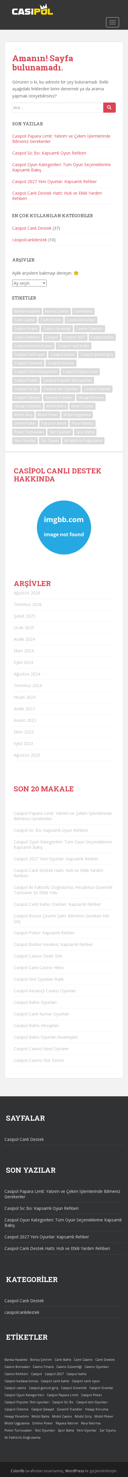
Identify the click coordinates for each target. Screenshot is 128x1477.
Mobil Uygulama (77, 414)
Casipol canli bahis (73, 345)
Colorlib (17, 1470)
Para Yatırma (82, 423)
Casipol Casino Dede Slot (38, 956)
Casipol (51, 337)
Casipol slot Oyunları (61, 388)
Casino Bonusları (81, 319)
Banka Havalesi (27, 311)
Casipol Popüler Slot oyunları (67, 380)
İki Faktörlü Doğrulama (83, 440)
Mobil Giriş (23, 414)
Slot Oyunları (60, 431)
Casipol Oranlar (61, 363)
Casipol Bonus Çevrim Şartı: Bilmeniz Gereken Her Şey (62, 918)
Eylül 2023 (23, 743)
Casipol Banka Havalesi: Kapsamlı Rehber (53, 944)
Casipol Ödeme (97, 388)
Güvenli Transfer (59, 397)
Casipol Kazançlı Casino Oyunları (45, 990)
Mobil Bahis (56, 406)
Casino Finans (26, 328)
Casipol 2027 (74, 337)
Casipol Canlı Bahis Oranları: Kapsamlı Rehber (57, 904)
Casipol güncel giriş (96, 354)
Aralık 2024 (24, 639)
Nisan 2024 (24, 697)
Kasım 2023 (25, 720)
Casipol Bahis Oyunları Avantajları (46, 1037)
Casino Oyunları (89, 328)
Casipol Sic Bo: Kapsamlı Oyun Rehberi (49, 153)
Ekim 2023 (24, 732)
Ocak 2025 (24, 627)
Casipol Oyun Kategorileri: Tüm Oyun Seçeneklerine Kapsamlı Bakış (61, 167)
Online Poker (25, 423)
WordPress (74, 1470)
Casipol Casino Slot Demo (39, 1060)
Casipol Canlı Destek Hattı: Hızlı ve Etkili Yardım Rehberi (57, 195)
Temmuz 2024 (28, 685)
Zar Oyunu (50, 440)
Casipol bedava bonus (33, 345)
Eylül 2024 (23, 662)
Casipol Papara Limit (80, 371)
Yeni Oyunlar (25, 440)
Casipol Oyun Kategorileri (35, 371)
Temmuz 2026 (28, 604)
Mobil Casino (82, 406)
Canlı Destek (50, 319)
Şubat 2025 (24, 616)
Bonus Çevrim (57, 311)
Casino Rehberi (27, 337)
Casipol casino (62, 354)
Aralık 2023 (24, 708)
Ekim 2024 (24, 651)
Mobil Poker (48, 414)
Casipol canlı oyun (29, 354)
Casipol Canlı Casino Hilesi (39, 967)
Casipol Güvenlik (28, 363)
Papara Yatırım (53, 423)
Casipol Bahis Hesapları (36, 1025)
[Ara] (109, 108)
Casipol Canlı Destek (31, 228)
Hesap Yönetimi (27, 406)
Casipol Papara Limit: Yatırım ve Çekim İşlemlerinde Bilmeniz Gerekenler (61, 138)
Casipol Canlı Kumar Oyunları (41, 1014)
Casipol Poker (26, 380)
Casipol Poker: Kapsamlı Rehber (44, 933)
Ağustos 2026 (27, 593)
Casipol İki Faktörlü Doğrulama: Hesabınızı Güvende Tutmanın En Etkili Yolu (63, 889)
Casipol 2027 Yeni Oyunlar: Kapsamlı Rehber (54, 181)
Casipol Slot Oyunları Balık (39, 979)
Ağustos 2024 (27, 674)
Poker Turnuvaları (29, 431)
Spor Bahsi (85, 431)
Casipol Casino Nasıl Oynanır (41, 1048)
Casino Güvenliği (57, 328)
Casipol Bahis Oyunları (35, 1002)
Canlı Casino (24, 319)
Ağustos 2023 (27, 755)
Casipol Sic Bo (26, 388)
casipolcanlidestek (29, 240)
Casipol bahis (102, 337)
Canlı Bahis (83, 311)
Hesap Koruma (91, 397)
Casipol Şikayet (27, 397)
